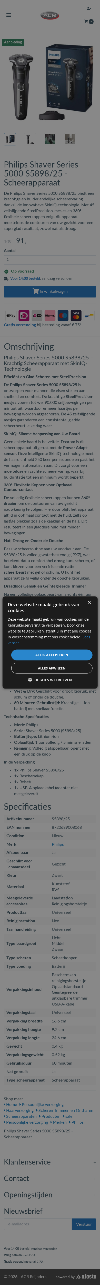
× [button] (89, 602)
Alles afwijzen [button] (52, 668)
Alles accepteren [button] (51, 655)
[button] (50, 679)
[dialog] (50, 642)
